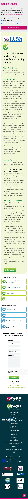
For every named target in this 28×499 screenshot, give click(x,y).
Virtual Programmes (14, 427)
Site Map (14, 439)
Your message (12, 355)
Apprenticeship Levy (14, 423)
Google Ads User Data (8, 20)
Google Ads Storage (14, 18)
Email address (12, 344)
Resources (14, 446)
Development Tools (14, 424)
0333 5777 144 (14, 414)
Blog (14, 452)
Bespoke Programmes (14, 443)
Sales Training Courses (14, 421)
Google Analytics (23, 23)
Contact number (12, 351)
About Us (14, 445)
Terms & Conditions (14, 440)
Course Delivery (14, 434)
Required (5, 18)
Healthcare (14, 426)
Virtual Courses (14, 454)
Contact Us (14, 433)
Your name (11, 340)
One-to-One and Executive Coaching (14, 442)
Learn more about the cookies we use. (14, 14)
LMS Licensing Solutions (14, 451)
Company (10, 348)
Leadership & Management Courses (14, 420)
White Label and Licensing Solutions (14, 449)
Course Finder (14, 436)
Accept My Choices (14, 28)
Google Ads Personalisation (9, 23)
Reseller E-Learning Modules (14, 448)
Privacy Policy (14, 437)
